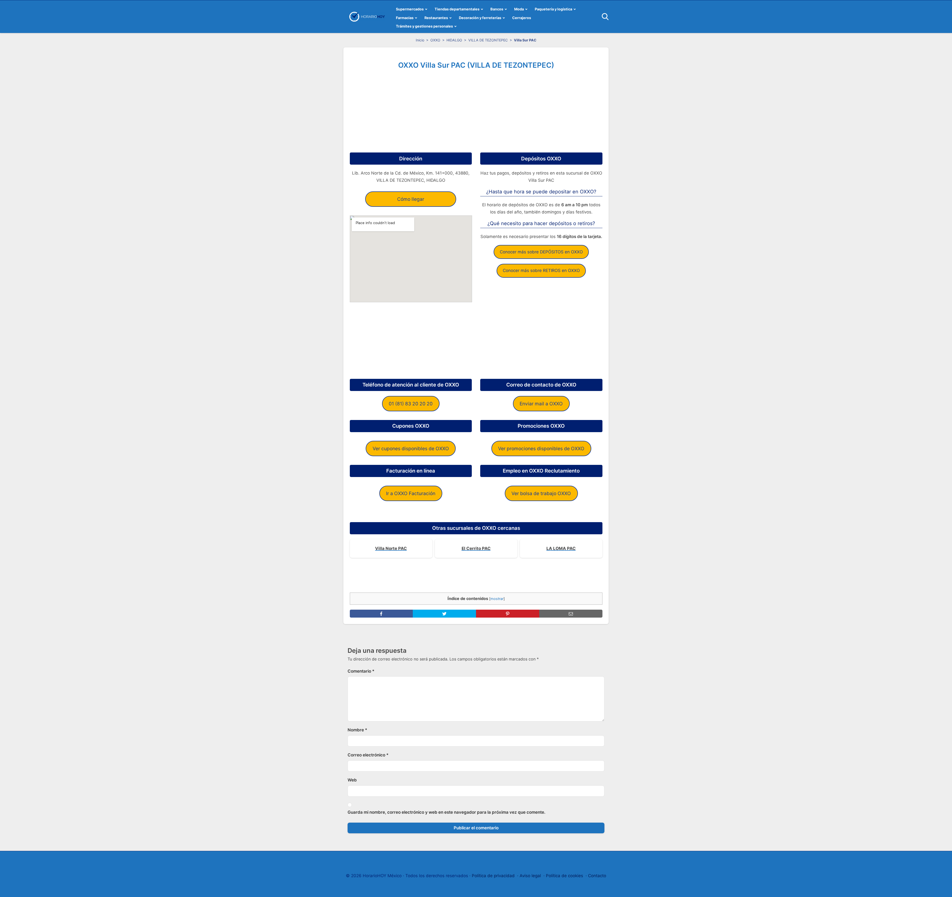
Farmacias (405, 18)
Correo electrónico (368, 754)
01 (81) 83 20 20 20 (411, 404)
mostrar (497, 599)
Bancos (496, 9)
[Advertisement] (476, 109)
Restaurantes (436, 18)
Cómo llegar (410, 199)
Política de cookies (564, 875)
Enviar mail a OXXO (541, 404)
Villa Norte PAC (391, 548)
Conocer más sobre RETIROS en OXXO (541, 270)
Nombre (357, 729)
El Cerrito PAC (476, 548)
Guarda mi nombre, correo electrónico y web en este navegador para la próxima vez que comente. (446, 812)
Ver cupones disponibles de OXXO (411, 448)
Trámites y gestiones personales (424, 26)
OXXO (435, 40)
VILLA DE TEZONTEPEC (488, 40)
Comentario (361, 671)
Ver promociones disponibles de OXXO (541, 448)
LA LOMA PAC (561, 548)
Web (352, 779)
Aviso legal (530, 875)
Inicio (420, 40)
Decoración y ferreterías (480, 18)
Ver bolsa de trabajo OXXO (541, 493)
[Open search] (605, 16)
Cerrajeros (521, 18)
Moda (519, 9)
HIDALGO (454, 40)
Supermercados (410, 9)
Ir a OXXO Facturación (410, 493)
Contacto (597, 875)
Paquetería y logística (553, 9)
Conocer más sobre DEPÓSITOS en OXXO (541, 251)
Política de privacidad (493, 875)
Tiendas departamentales (457, 9)
